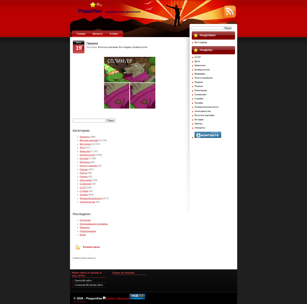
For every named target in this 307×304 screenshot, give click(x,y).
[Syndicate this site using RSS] (230, 17)
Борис (83, 235)
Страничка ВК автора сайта (89, 285)
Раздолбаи (94, 298)
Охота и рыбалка (88, 166)
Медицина (85, 162)
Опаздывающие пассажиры (94, 224)
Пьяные (84, 176)
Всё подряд (125, 47)
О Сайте (114, 34)
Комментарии (91, 246)
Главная (81, 34)
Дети (82, 147)
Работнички (86, 180)
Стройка (84, 191)
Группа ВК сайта (83, 280)
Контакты (98, 34)
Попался (92, 43)
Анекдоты (85, 137)
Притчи (83, 173)
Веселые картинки (108, 47)
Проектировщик (88, 231)
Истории (84, 158)
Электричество (87, 202)
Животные (85, 151)
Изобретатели (139, 47)
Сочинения (85, 184)
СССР (83, 187)
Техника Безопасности (91, 198)
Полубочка (85, 220)
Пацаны (84, 169)
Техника (84, 194)
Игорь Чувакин (80, 301)
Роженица (85, 227)
